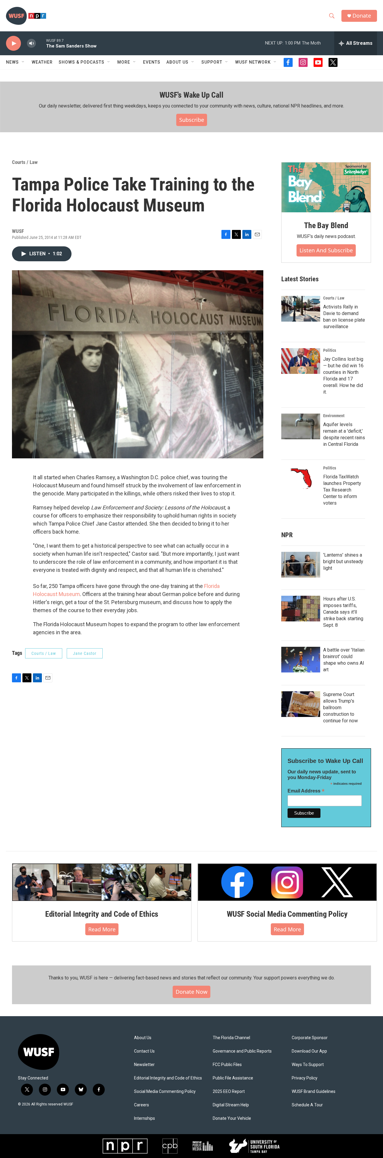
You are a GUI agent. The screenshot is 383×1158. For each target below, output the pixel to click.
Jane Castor (84, 653)
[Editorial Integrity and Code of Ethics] (101, 882)
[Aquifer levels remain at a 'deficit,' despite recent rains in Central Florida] (300, 426)
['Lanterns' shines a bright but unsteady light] (300, 565)
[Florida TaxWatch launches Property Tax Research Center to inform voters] (300, 479)
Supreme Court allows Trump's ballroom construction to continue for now (340, 708)
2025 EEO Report (229, 1091)
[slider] (41, 43)
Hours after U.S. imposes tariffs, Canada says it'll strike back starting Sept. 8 (343, 612)
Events (151, 62)
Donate (361, 16)
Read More (101, 929)
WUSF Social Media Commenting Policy (287, 914)
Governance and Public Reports (242, 1051)
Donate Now (191, 991)
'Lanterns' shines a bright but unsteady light (343, 561)
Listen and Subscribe (326, 250)
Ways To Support (308, 1064)
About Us (142, 1038)
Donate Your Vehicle (232, 1118)
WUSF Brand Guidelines (313, 1091)
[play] (13, 43)
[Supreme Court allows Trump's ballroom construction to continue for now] (300, 704)
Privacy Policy (304, 1078)
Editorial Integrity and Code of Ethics (101, 914)
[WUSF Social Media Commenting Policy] (287, 882)
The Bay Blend (326, 225)
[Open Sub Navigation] (23, 62)
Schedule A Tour (307, 1105)
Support (211, 62)
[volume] (31, 43)
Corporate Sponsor (310, 1038)
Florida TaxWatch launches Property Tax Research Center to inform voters (342, 490)
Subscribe (191, 119)
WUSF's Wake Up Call (191, 94)
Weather (42, 62)
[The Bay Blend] (326, 187)
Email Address (306, 790)
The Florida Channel (231, 1038)
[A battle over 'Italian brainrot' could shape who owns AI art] (300, 659)
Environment (333, 415)
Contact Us (144, 1051)
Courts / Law (25, 162)
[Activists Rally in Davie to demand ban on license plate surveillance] (300, 309)
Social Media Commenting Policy (165, 1091)
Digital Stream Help (231, 1105)
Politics (329, 350)
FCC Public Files (227, 1064)
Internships (144, 1118)
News (12, 62)
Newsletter (144, 1064)
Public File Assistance (233, 1078)
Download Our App (309, 1051)
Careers (141, 1105)
